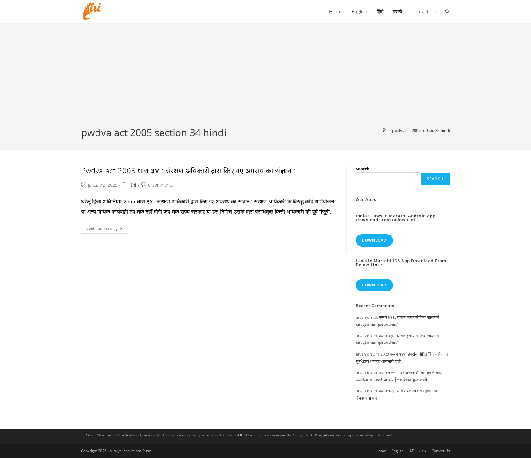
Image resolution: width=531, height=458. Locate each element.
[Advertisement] (265, 80)
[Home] (384, 130)
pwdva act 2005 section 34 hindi (421, 130)
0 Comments (160, 185)
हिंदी (133, 185)
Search (363, 169)
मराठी (423, 450)
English (397, 450)
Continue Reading (107, 229)
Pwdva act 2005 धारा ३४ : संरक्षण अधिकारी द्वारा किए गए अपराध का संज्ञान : (188, 170)
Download (374, 240)
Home (381, 450)
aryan (361, 317)
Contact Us (441, 450)
